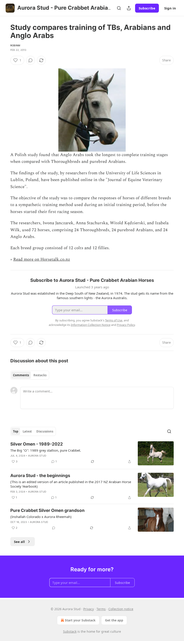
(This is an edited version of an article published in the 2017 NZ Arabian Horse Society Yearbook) (70, 484)
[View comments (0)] (30, 60)
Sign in (170, 8)
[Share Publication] (128, 8)
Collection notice (120, 609)
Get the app (114, 620)
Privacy (88, 609)
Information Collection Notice (90, 325)
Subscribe (147, 8)
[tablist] (29, 375)
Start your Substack (80, 620)
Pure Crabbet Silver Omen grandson (47, 510)
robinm (15, 45)
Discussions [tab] (44, 431)
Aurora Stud (37, 455)
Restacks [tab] (39, 375)
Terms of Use (113, 320)
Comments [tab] (21, 375)
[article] (92, 453)
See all (19, 541)
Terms (101, 609)
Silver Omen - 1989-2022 (36, 444)
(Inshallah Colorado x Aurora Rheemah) (41, 516)
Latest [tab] (27, 431)
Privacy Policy (126, 325)
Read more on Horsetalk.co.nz (41, 259)
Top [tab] (15, 431)
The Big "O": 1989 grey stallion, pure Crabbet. (45, 450)
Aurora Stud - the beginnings (40, 475)
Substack (70, 631)
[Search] (118, 8)
